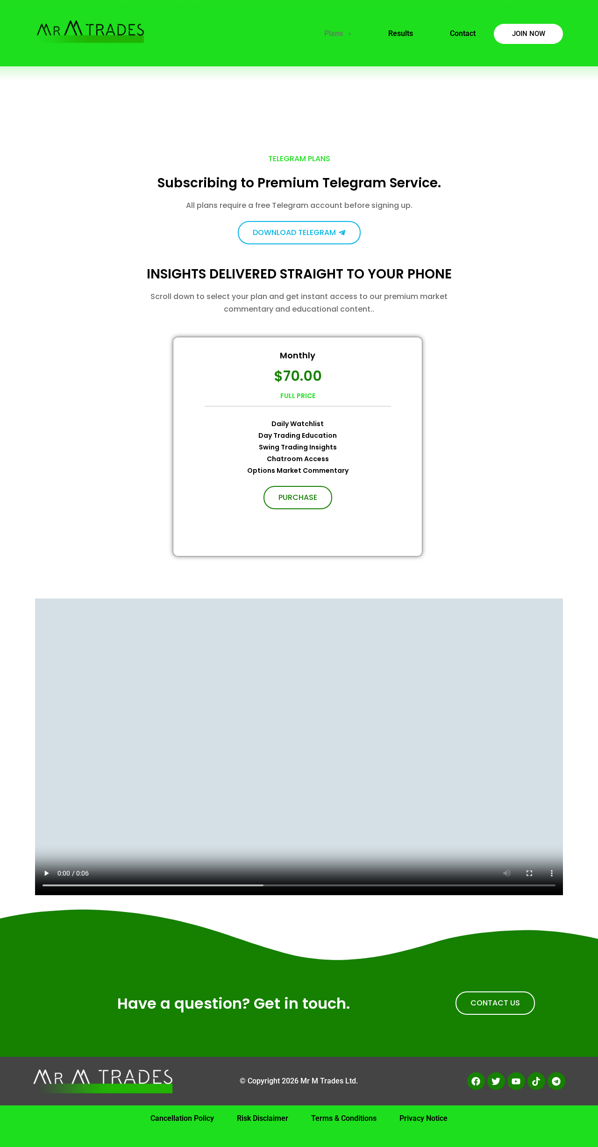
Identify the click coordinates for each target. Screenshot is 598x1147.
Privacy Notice (423, 1118)
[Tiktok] (536, 1081)
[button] (338, 33)
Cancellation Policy (182, 1118)
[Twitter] (496, 1081)
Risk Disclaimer (262, 1118)
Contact (463, 33)
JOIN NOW (528, 33)
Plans (333, 33)
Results (400, 33)
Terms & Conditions (344, 1118)
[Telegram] (556, 1081)
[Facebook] (476, 1081)
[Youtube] (516, 1081)
